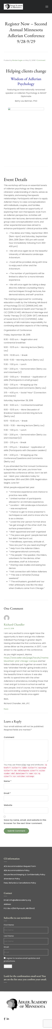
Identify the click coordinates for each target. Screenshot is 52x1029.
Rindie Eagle (17, 60)
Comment (9, 737)
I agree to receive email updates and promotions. (22, 959)
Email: (6, 947)
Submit (8, 966)
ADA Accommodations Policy (16, 870)
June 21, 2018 (9, 628)
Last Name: (9, 936)
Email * (7, 793)
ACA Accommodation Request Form (20, 866)
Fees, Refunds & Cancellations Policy (20, 883)
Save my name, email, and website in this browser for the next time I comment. (25, 822)
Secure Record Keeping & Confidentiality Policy (24, 874)
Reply (6, 709)
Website (8, 805)
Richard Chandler (14, 624)
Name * (7, 781)
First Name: (9, 925)
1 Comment (40, 60)
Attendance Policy (12, 878)
